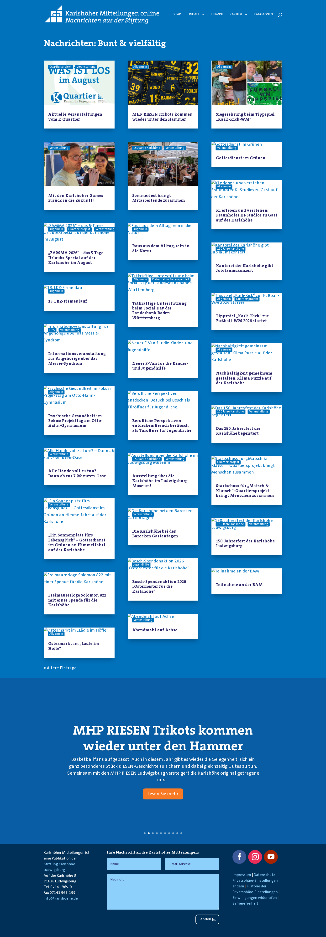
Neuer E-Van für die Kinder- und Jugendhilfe (160, 366)
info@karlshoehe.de (61, 899)
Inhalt (194, 14)
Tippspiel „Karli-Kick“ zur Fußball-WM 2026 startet (242, 318)
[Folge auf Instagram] (255, 857)
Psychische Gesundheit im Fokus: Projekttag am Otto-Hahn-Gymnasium (75, 420)
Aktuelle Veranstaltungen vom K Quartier (75, 117)
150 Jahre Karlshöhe (146, 148)
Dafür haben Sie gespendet (170, 279)
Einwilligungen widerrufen (254, 898)
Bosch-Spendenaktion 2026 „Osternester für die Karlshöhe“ (159, 586)
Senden (205, 919)
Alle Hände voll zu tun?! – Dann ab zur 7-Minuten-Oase (77, 473)
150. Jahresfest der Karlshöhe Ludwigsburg (245, 543)
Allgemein (56, 229)
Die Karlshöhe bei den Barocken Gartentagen (155, 534)
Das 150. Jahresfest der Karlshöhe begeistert (238, 431)
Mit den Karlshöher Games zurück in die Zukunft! (75, 198)
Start (178, 14)
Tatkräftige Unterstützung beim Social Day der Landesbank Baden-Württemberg (159, 310)
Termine (217, 14)
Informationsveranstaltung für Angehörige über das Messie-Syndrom (77, 358)
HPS (52, 330)
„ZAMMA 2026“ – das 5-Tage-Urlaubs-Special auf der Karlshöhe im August (76, 257)
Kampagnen (263, 14)
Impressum (241, 875)
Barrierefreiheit (245, 904)
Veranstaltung (86, 67)
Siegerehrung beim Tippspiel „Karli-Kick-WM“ (245, 117)
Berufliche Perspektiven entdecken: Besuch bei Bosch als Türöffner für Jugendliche (161, 425)
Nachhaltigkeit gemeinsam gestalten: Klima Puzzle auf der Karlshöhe (244, 378)
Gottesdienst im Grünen (240, 157)
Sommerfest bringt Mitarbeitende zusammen (158, 198)
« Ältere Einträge (60, 668)
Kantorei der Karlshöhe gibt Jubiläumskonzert (244, 268)
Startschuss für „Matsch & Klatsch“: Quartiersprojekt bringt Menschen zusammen (245, 490)
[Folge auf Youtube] (271, 857)
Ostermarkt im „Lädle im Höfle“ (73, 646)
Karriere (236, 14)
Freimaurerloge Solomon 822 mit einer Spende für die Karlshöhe (77, 600)
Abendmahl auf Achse (154, 630)
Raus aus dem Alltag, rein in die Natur (160, 248)
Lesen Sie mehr (163, 794)
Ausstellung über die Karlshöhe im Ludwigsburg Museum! (160, 480)
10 (181, 833)
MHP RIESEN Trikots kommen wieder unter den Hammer (162, 117)
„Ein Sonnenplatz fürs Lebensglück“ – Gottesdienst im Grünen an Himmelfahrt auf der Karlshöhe (76, 542)
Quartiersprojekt (60, 67)
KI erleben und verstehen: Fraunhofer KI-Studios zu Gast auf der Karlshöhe (246, 215)
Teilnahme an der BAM (239, 584)
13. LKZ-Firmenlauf (67, 301)
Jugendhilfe (141, 564)
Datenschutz (264, 875)
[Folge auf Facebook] (239, 857)
